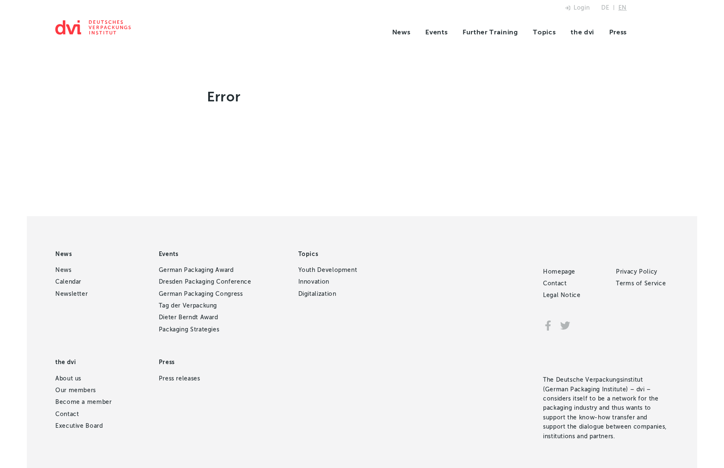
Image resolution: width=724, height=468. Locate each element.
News (401, 32)
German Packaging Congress (201, 293)
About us (68, 378)
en (622, 7)
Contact (67, 414)
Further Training (490, 32)
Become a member (83, 402)
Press (618, 32)
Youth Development (327, 270)
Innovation (313, 281)
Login (582, 7)
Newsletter (71, 293)
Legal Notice (562, 295)
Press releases (179, 378)
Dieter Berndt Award (188, 317)
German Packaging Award (196, 270)
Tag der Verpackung (188, 305)
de (605, 7)
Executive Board (79, 425)
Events (436, 32)
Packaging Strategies (189, 329)
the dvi (582, 32)
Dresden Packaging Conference (205, 281)
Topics (544, 32)
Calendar (68, 281)
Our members (75, 390)
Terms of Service (641, 283)
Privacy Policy (636, 271)
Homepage (559, 271)
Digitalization (317, 293)
